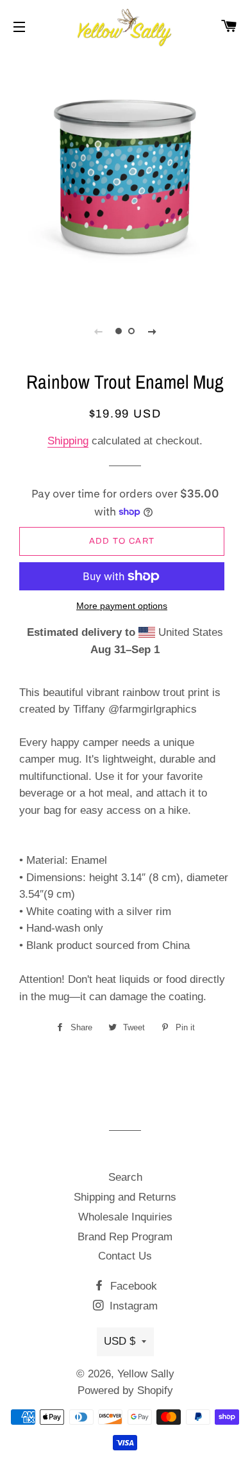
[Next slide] (152, 331)
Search (125, 1177)
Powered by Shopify (125, 1390)
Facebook (132, 1286)
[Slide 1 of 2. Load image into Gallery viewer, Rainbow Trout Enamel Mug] (118, 331)
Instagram (132, 1306)
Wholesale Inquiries (125, 1217)
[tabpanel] (125, 176)
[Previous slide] (98, 331)
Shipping (67, 441)
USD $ (119, 1341)
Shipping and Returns (125, 1197)
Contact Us (125, 1256)
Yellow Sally (145, 1374)
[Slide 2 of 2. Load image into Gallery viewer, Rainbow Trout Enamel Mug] (131, 331)
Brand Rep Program (125, 1237)
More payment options (121, 606)
